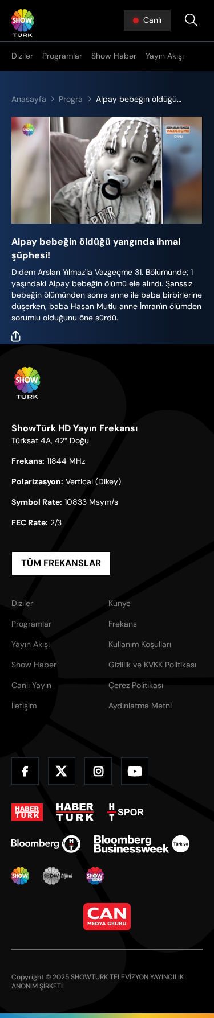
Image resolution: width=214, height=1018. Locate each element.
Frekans (122, 624)
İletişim (24, 705)
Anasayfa (28, 99)
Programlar (62, 56)
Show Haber (113, 56)
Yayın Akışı (165, 56)
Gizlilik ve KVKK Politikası (152, 665)
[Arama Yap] (191, 20)
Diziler (22, 56)
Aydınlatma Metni (140, 705)
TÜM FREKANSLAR (61, 563)
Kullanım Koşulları (139, 644)
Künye (119, 603)
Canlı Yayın (31, 685)
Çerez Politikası (135, 685)
